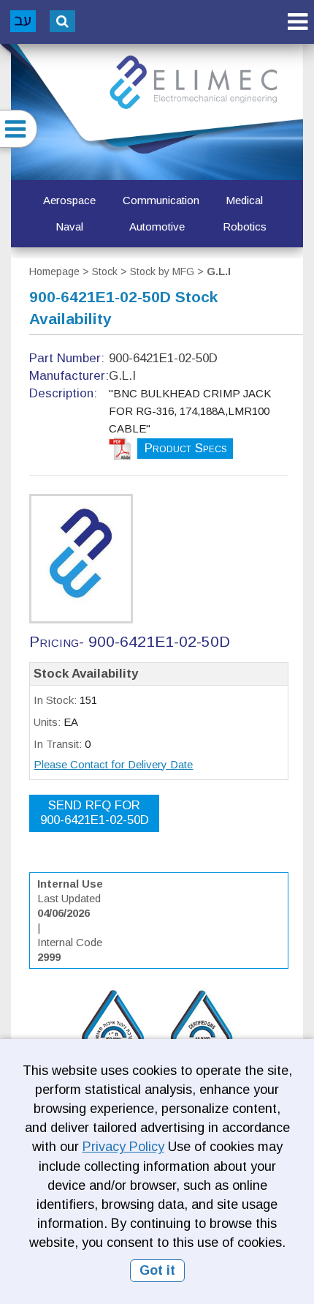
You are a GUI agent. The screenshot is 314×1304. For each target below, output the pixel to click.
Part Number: (66, 358)
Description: (63, 393)
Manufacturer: (69, 376)
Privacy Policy (123, 1146)
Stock (105, 271)
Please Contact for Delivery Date (113, 764)
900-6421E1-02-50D (94, 812)
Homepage (54, 271)
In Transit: (58, 744)
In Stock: (55, 700)
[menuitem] (69, 200)
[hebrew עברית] (23, 21)
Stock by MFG (162, 271)
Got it (157, 1270)
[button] (297, 21)
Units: (47, 722)
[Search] (62, 21)
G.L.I (219, 271)
